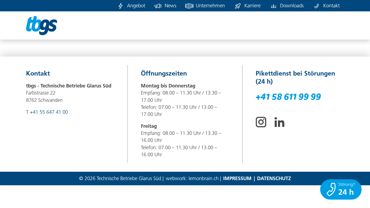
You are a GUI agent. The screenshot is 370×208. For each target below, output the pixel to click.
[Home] (41, 25)
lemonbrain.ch (204, 178)
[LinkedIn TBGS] (279, 122)
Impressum (237, 178)
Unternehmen (210, 5)
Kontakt (331, 5)
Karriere (252, 5)
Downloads (292, 5)
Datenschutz (274, 178)
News (170, 5)
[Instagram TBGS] (261, 122)
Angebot (136, 5)
